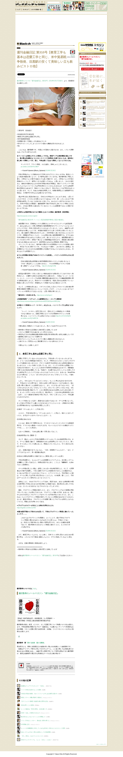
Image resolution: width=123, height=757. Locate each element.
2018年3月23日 (50, 270)
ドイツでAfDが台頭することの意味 (31, 690)
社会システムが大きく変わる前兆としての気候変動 (36, 732)
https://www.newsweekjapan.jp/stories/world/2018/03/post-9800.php (38, 301)
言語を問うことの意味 (27, 705)
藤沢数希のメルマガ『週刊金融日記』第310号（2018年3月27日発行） (40, 81)
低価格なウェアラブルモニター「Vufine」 (33, 686)
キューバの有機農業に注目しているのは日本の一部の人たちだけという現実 (43, 728)
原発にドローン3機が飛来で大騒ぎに (31, 697)
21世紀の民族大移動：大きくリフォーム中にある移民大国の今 (39, 693)
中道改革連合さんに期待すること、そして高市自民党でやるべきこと (95, 119)
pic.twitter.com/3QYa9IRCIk (29, 318)
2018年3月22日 (50, 531)
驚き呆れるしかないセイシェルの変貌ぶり (33, 716)
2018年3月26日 (50, 170)
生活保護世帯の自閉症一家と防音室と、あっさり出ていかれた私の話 (95, 107)
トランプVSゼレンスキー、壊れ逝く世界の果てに (35, 720)
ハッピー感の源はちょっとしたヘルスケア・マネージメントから (95, 113)
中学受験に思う (25, 724)
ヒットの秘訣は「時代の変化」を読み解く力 (34, 709)
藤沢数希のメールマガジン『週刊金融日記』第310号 (40, 555)
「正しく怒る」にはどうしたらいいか (32, 736)
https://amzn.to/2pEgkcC (44, 295)
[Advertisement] (63, 28)
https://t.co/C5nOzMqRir (63, 316)
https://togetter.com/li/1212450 (26, 508)
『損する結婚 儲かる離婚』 (35, 642)
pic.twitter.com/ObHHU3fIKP (30, 166)
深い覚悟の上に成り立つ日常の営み (95, 124)
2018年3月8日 (50, 322)
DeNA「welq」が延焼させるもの (30, 713)
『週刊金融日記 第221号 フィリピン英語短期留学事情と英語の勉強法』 (41, 220)
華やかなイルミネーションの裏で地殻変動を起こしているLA (95, 101)
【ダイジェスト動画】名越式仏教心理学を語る (34, 701)
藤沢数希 (73, 55)
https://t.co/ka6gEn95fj (49, 266)
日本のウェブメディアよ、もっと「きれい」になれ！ (36, 740)
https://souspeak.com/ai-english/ (27, 216)
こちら (34, 588)
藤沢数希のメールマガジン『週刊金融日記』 (39, 593)
